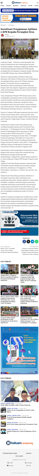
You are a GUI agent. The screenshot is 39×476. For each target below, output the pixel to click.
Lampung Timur (9, 403)
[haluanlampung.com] (19, 2)
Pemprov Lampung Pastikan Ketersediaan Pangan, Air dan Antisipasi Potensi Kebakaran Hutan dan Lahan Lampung (29, 250)
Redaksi (28, 453)
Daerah (3, 403)
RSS (29, 465)
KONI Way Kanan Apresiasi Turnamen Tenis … (22, 425)
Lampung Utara (16, 415)
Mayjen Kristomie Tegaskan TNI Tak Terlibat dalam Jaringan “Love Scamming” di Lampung (29, 320)
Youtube (11, 465)
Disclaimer (19, 456)
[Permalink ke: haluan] (2, 35)
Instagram (29, 462)
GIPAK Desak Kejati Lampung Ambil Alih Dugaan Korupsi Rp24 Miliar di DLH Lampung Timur (28, 279)
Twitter (11, 462)
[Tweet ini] (28, 241)
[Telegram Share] (32, 241)
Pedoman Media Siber (10, 453)
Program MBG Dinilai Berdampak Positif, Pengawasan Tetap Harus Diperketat (9, 320)
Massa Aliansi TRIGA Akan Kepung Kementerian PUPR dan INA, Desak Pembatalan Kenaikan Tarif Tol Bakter (10, 300)
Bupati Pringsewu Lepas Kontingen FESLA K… (21, 432)
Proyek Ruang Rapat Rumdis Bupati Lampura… (19, 418)
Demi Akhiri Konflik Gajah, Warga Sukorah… (16, 405)
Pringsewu (15, 429)
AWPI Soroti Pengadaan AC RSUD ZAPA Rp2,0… (20, 411)
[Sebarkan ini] (24, 241)
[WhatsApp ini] (36, 241)
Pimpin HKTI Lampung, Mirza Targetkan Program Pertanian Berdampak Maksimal (9, 278)
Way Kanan (15, 408)
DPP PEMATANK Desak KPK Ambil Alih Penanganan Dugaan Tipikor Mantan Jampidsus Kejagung (29, 300)
